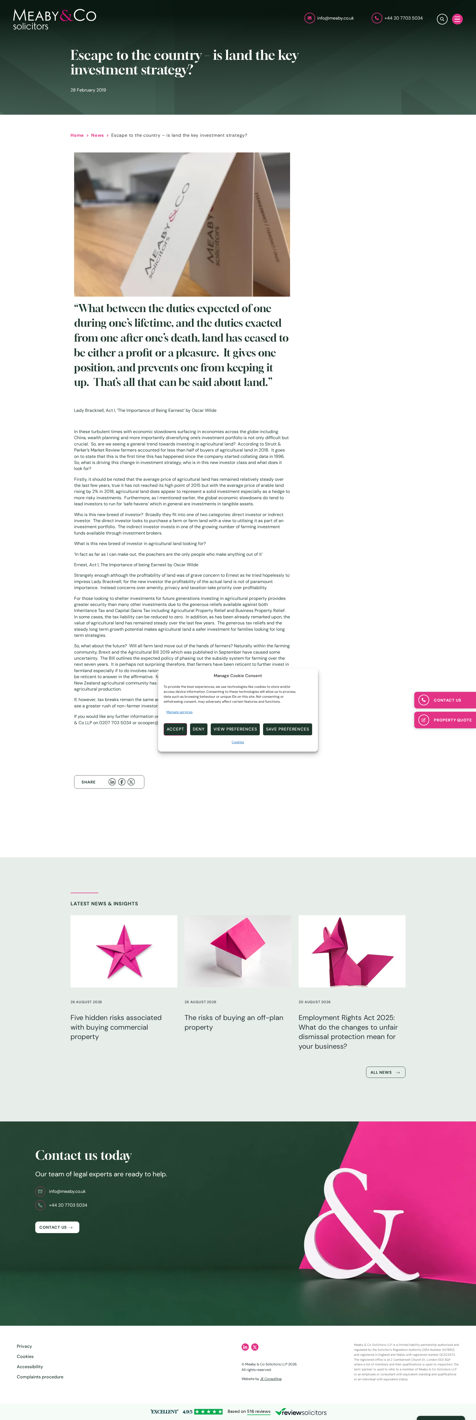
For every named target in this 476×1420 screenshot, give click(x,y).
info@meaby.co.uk (67, 1191)
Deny (199, 729)
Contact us (53, 1227)
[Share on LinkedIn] (113, 782)
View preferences (235, 729)
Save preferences (287, 729)
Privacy (24, 1346)
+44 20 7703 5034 (68, 1205)
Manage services (179, 712)
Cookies (238, 742)
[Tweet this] (132, 782)
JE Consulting (271, 1378)
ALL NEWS (381, 1072)
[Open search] (442, 19)
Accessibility (30, 1367)
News (97, 135)
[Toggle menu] (457, 19)
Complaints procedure (40, 1377)
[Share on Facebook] (123, 782)
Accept (175, 729)
